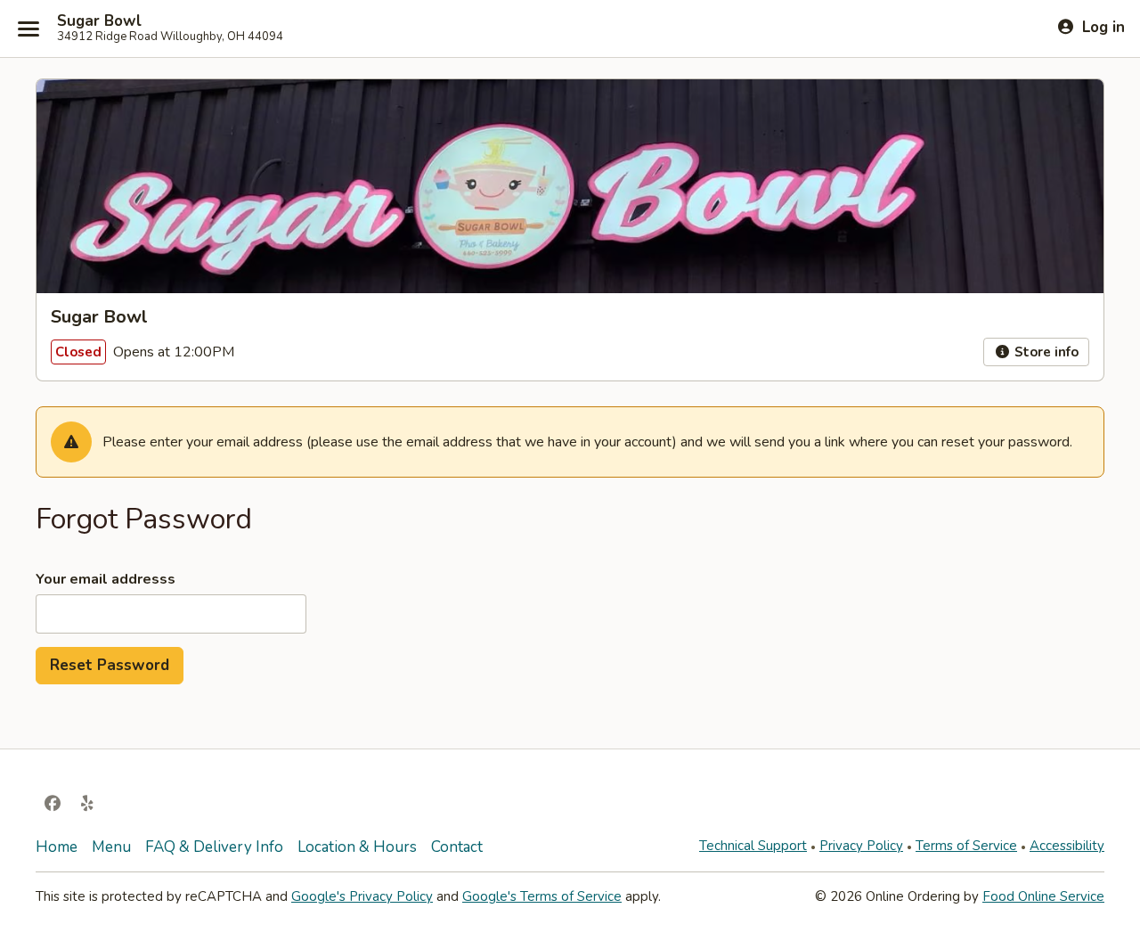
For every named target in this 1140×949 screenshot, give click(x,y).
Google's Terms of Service (542, 896)
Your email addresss (105, 579)
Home (56, 847)
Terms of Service (966, 846)
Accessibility (1067, 846)
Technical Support (753, 846)
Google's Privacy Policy (362, 896)
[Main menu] (28, 28)
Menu (111, 847)
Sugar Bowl (99, 21)
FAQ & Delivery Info (214, 847)
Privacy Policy (861, 846)
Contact (457, 847)
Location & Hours (357, 847)
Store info (1045, 352)
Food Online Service (1043, 896)
